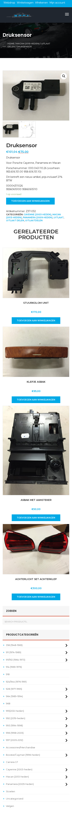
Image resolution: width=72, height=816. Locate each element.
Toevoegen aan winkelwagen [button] (36, 320)
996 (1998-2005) (15, 732)
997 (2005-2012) (14, 740)
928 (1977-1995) (14, 688)
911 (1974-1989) (13, 652)
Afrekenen (41, 2)
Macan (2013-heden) (27, 43)
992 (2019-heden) (15, 718)
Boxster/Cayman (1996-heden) (23, 754)
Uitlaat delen (15, 220)
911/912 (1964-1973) (15, 659)
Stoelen (10, 791)
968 (8, 703)
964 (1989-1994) (14, 696)
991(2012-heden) (15, 710)
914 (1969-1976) (14, 666)
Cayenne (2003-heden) (37, 214)
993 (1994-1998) (14, 725)
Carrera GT (12, 762)
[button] (64, 76)
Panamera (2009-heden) (38, 217)
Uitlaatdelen (34, 220)
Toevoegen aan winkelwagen (30, 201)
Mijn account (57, 2)
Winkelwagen (25, 2)
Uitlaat (59, 217)
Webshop (9, 2)
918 (8, 674)
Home (11, 43)
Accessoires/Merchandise (20, 747)
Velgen (10, 806)
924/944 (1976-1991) (16, 681)
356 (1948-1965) (14, 645)
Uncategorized (14, 798)
